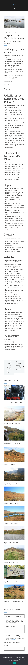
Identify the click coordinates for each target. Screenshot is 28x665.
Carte (6, 342)
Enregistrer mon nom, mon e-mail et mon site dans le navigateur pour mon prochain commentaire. (15, 621)
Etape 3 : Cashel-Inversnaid (11, 543)
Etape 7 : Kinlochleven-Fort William (13, 464)
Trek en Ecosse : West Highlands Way (14, 601)
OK (14, 662)
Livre (6, 344)
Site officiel (8, 339)
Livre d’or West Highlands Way (12, 423)
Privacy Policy (13, 639)
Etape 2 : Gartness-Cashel (11, 562)
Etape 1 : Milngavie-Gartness (11, 582)
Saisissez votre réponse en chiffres (12, 642)
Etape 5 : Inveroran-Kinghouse (11, 503)
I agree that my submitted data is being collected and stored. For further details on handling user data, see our (15, 637)
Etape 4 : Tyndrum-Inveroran (11, 523)
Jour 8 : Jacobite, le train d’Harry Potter (12, 444)
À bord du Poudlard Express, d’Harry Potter (13, 403)
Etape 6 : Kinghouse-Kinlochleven (12, 484)
